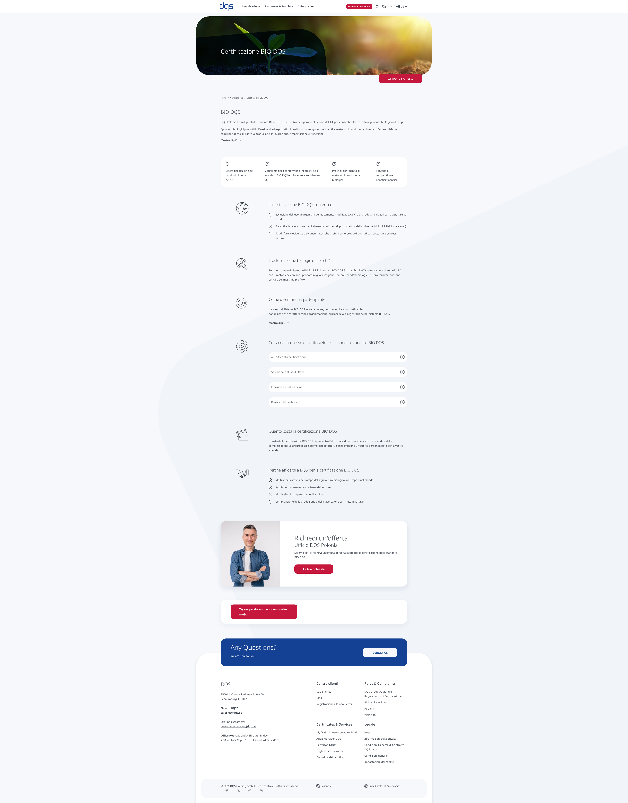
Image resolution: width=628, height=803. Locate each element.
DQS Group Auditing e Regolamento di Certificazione (383, 694)
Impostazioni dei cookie (379, 761)
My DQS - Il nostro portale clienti (336, 732)
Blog (319, 698)
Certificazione (236, 97)
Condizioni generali (376, 755)
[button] (388, 6)
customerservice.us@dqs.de (238, 726)
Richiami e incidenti (376, 702)
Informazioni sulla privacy (380, 738)
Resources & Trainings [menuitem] (279, 6)
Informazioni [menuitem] (306, 6)
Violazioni (370, 715)
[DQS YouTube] (261, 790)
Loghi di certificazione (330, 751)
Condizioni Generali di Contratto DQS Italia (384, 747)
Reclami (369, 708)
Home (223, 97)
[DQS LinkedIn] (249, 790)
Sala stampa (323, 691)
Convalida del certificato (331, 757)
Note (367, 732)
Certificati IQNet (326, 745)
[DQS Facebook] (238, 790)
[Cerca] (377, 6)
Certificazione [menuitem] (251, 6)
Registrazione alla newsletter (334, 704)
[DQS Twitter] (227, 790)
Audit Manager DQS (328, 738)
